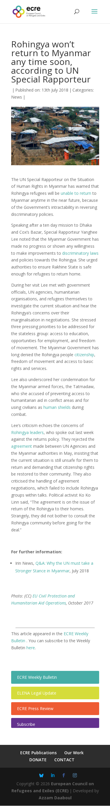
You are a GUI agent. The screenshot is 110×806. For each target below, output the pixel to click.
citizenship (84, 354)
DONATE (38, 759)
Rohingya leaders (27, 432)
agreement (21, 446)
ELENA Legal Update (36, 693)
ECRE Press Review (35, 708)
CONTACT (64, 759)
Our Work (74, 752)
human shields (57, 407)
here (30, 647)
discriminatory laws (80, 253)
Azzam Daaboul (55, 797)
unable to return (76, 193)
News (16, 97)
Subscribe (26, 724)
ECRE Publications (38, 752)
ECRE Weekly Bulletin (37, 677)
